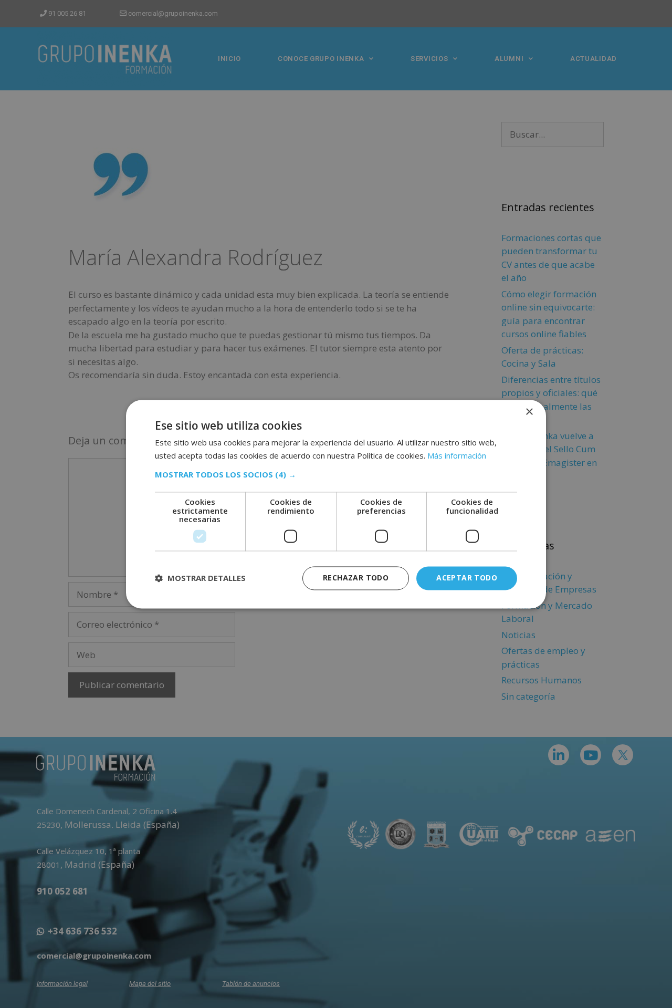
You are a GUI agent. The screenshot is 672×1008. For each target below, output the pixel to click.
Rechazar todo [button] (355, 578)
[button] (336, 475)
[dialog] (336, 504)
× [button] (529, 412)
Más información (456, 455)
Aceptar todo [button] (466, 578)
